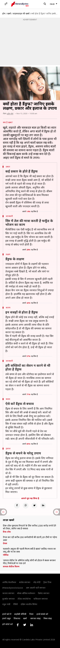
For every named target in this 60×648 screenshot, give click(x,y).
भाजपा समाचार (8, 593)
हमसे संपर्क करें (42, 614)
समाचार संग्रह (35, 618)
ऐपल (5, 543)
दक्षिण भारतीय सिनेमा (29, 604)
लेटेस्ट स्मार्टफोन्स (24, 598)
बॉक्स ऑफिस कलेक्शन (26, 593)
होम (3, 13)
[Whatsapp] (26, 506)
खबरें (9, 13)
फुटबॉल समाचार (8, 598)
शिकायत (17, 618)
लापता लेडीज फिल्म (11, 566)
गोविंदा (5, 555)
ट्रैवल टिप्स (47, 582)
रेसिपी (15, 604)
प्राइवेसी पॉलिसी (20, 614)
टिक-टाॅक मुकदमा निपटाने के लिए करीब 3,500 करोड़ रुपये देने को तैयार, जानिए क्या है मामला (29, 527)
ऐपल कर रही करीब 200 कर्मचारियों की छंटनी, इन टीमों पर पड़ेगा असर (30, 539)
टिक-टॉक (7, 531)
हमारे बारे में (6, 614)
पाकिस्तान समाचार (40, 598)
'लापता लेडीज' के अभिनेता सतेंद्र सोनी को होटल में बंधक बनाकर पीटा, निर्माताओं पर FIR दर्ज (29, 562)
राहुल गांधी (6, 604)
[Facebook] (17, 506)
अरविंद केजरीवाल (9, 582)
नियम (31, 614)
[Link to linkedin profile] (31, 625)
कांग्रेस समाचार (24, 582)
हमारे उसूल (6, 618)
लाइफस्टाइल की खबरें (21, 13)
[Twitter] (34, 506)
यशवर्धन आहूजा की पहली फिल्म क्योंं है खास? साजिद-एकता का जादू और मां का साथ (29, 550)
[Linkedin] (43, 506)
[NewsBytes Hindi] (20, 4)
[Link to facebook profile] (17, 625)
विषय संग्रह (48, 618)
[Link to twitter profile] (24, 625)
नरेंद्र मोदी (36, 582)
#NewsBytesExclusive (12, 587)
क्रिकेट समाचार (43, 593)
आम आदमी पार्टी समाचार (35, 587)
